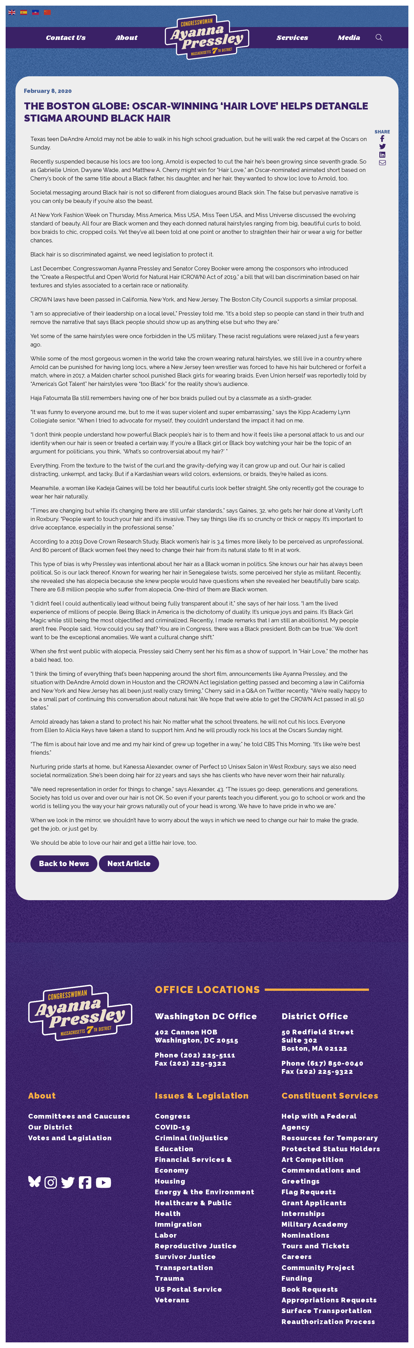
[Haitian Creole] (35, 11)
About (126, 38)
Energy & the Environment (204, 1192)
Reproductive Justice (196, 1246)
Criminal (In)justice (192, 1138)
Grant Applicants (314, 1203)
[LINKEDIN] (382, 155)
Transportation (184, 1268)
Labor (166, 1235)
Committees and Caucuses (79, 1116)
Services (292, 38)
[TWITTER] (382, 147)
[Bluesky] (34, 1181)
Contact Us (66, 38)
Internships (303, 1214)
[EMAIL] (382, 163)
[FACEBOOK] (382, 139)
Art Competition (313, 1159)
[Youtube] (103, 1183)
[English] (12, 11)
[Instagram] (50, 1183)
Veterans (172, 1300)
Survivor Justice (185, 1257)
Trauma (169, 1278)
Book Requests (310, 1289)
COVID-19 (172, 1127)
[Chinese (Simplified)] (47, 11)
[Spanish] (24, 11)
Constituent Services (330, 1096)
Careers (297, 1257)
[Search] (379, 38)
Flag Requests (309, 1192)
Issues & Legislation (202, 1096)
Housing (170, 1181)
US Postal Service (188, 1289)
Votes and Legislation (70, 1138)
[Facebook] (85, 1183)
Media (349, 38)
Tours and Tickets (316, 1246)
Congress (172, 1116)
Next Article (129, 863)
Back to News (64, 863)
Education (174, 1149)
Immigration (178, 1224)
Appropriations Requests (329, 1300)
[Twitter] (68, 1183)
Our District (50, 1127)
